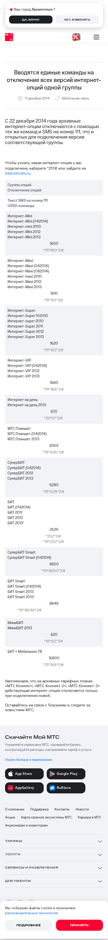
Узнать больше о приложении (28, 759)
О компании (14, 809)
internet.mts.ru (17, 173)
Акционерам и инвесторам (26, 825)
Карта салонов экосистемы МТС (46, 817)
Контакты (62, 809)
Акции (10, 817)
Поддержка (39, 809)
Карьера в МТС (89, 817)
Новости (82, 809)
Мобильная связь (75, 98)
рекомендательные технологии (31, 913)
